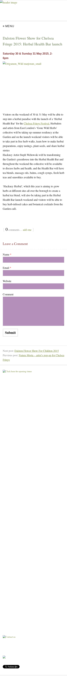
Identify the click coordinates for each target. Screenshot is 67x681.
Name (7, 254)
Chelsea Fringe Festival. (37, 123)
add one (27, 229)
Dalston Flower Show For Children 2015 (36, 350)
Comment (8, 294)
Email (7, 267)
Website (7, 281)
